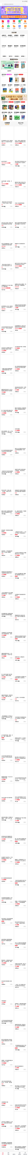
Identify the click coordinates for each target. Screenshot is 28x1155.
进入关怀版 (24, 1)
